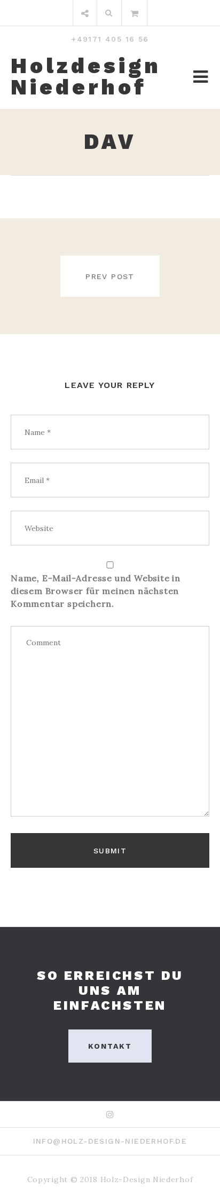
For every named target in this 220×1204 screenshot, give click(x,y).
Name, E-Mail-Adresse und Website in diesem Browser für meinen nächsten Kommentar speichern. (95, 591)
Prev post (110, 276)
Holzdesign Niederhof (86, 77)
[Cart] (134, 13)
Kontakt (110, 1046)
